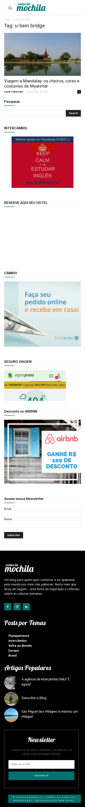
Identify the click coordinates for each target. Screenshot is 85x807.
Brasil (12, 655)
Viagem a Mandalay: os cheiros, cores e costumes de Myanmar (41, 84)
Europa (13, 650)
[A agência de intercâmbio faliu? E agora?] (11, 683)
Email (7, 508)
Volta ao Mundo (20, 645)
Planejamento (18, 636)
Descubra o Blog (33, 698)
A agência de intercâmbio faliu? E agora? (45, 682)
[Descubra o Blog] (11, 699)
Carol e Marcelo (13, 91)
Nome (8, 519)
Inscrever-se (41, 775)
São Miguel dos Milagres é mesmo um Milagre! (49, 714)
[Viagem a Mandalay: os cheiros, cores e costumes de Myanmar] (42, 54)
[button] (10, 9)
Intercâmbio (17, 641)
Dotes (70, 800)
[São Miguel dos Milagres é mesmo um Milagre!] (11, 715)
